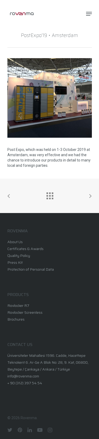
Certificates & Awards (25, 249)
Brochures (16, 319)
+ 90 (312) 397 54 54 (24, 383)
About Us (15, 242)
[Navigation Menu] (89, 13)
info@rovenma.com (23, 376)
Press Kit (15, 262)
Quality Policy (18, 255)
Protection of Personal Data (30, 269)
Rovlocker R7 (18, 305)
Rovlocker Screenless (25, 312)
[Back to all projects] (49, 194)
